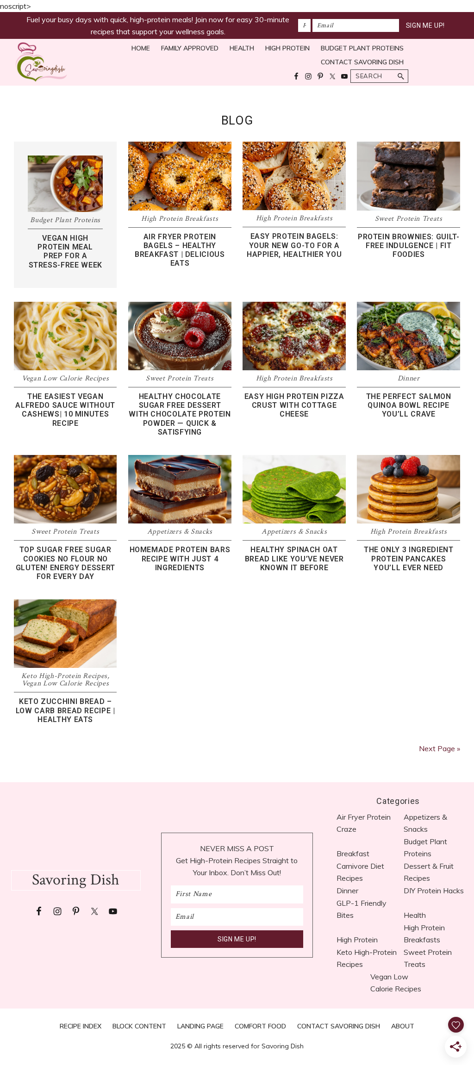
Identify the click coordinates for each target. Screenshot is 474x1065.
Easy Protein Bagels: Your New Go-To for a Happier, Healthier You (294, 245)
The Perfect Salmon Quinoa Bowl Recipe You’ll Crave (408, 405)
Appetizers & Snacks (179, 531)
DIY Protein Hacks (434, 890)
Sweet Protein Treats (409, 219)
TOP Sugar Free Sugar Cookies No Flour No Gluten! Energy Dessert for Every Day (65, 563)
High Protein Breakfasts (179, 219)
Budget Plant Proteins (65, 220)
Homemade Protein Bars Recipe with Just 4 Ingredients (180, 558)
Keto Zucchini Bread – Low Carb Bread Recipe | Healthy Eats (65, 710)
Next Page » (439, 748)
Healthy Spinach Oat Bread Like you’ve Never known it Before (294, 558)
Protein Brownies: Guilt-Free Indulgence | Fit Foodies (409, 245)
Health (415, 915)
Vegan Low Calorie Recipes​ (65, 378)
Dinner (409, 378)
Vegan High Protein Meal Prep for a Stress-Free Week (65, 251)
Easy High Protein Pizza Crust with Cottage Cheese (294, 405)
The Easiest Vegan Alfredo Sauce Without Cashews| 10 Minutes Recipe (65, 410)
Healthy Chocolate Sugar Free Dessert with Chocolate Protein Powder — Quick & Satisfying (180, 414)
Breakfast (353, 853)
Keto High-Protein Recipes (64, 676)
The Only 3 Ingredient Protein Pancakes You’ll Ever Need (409, 558)
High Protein (357, 939)
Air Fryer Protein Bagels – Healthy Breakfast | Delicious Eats (180, 250)
